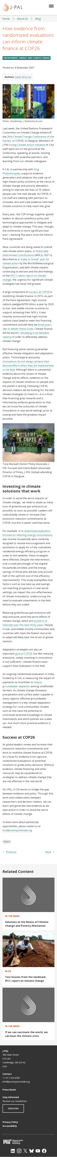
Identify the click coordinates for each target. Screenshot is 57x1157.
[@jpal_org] (19, 1151)
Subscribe (13, 1108)
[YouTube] (38, 1151)
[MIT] (28, 1142)
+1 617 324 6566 (11, 1077)
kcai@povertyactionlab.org (17, 830)
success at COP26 (39, 292)
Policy (6, 841)
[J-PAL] (13, 7)
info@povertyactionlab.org (16, 1081)
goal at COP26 (23, 653)
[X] (25, 1151)
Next (48, 852)
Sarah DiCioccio (23, 76)
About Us (22, 18)
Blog (38, 18)
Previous (11, 852)
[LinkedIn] (13, 1151)
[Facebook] (44, 1151)
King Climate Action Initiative (28, 145)
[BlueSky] (31, 1151)
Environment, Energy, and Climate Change (26, 58)
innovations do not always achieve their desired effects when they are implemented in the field (28, 365)
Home (6, 18)
